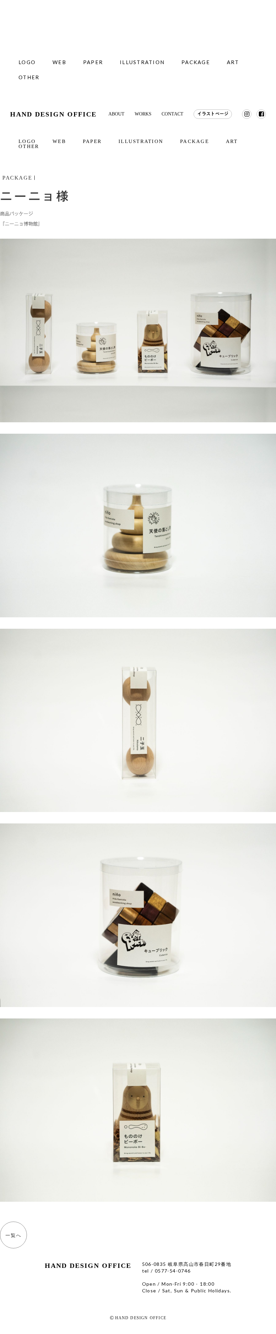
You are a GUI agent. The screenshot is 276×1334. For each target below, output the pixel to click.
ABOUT (116, 113)
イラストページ (212, 113)
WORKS (143, 113)
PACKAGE (17, 178)
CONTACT (172, 113)
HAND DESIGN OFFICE (53, 114)
